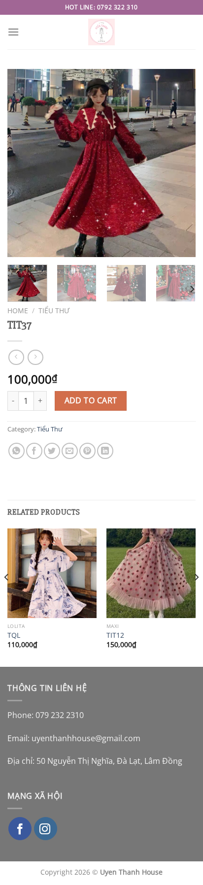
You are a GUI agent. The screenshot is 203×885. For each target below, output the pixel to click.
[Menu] (13, 32)
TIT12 (115, 635)
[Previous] (24, 163)
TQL (13, 635)
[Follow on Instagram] (45, 828)
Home (17, 310)
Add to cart (91, 400)
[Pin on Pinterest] (87, 451)
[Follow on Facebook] (20, 828)
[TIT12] (151, 573)
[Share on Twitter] (52, 451)
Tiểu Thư (53, 310)
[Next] (179, 163)
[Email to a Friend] (70, 451)
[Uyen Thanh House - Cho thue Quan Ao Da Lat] (101, 32)
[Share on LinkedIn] (105, 451)
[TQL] (52, 573)
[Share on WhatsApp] (16, 451)
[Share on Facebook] (34, 451)
